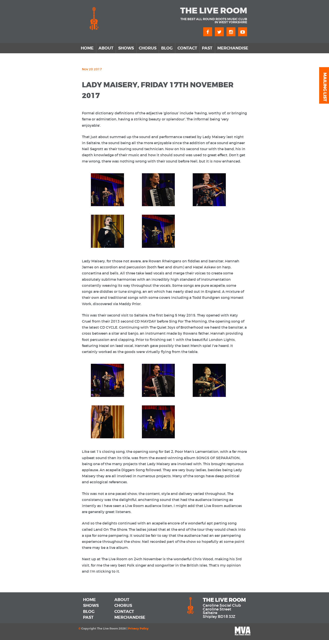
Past (207, 48)
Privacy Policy (138, 628)
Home (87, 48)
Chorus (147, 48)
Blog (167, 48)
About (105, 48)
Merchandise (232, 48)
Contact (187, 48)
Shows (126, 48)
